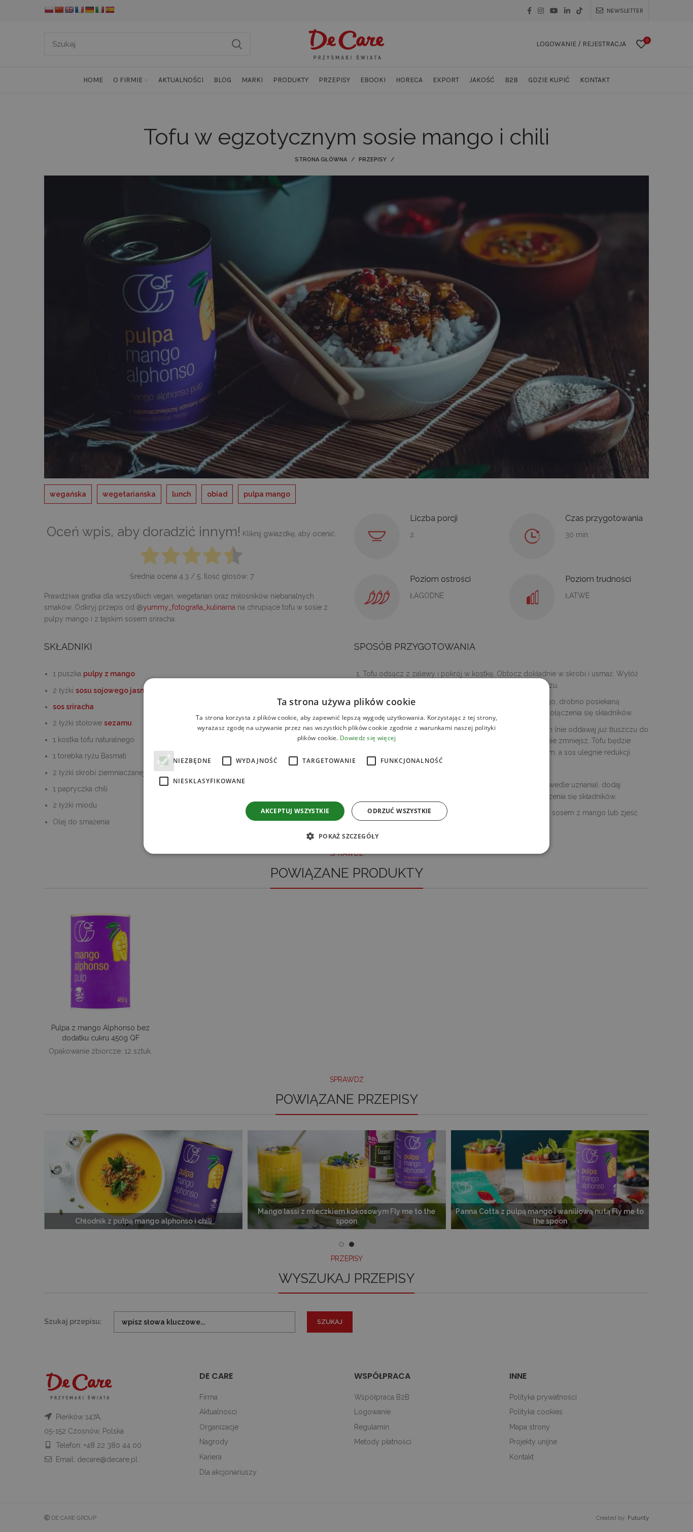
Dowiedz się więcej (368, 738)
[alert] (346, 766)
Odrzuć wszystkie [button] (399, 811)
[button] (346, 836)
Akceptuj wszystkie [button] (295, 811)
